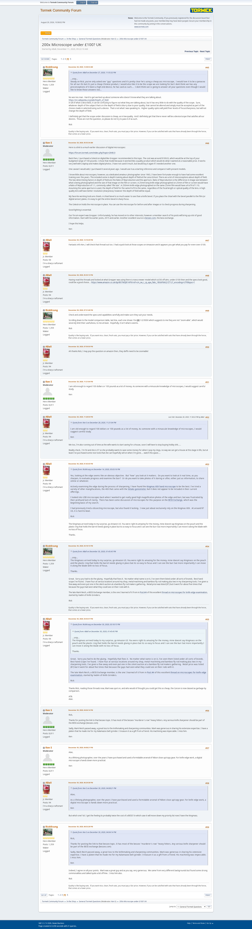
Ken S (113, 39)
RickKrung (52, 67)
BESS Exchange (175, 500)
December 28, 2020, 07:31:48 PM (80, 310)
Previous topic (191, 51)
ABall (49, 240)
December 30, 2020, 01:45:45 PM (80, 464)
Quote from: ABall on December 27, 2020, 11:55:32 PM (94, 72)
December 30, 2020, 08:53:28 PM (80, 826)
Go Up (43, 895)
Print (207, 59)
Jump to (172, 906)
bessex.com (150, 218)
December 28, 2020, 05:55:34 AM (80, 143)
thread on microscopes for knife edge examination (184, 592)
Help (189, 923)
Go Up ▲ (210, 923)
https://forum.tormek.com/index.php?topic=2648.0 (92, 152)
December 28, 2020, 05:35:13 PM (80, 275)
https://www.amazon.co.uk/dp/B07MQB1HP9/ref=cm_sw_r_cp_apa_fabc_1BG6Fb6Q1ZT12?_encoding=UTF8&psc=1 (143, 282)
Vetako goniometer (137, 489)
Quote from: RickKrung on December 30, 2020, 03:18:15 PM (96, 624)
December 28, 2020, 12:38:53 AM (80, 67)
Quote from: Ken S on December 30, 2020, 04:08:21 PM (94, 788)
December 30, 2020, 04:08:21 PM (80, 747)
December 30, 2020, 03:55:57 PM (80, 619)
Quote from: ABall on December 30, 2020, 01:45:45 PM (94, 551)
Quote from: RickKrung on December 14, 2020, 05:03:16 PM (96, 469)
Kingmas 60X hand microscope (161, 486)
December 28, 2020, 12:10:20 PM (80, 240)
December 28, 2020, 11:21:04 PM (80, 381)
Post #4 (143, 592)
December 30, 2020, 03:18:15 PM (80, 546)
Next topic (205, 51)
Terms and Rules (198, 923)
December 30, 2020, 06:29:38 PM (80, 782)
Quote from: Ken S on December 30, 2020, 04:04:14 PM (94, 832)
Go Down (45, 59)
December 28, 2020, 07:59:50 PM (80, 346)
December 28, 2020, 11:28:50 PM (80, 417)
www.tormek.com (141, 26)
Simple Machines (58, 923)
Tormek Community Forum (60, 10)
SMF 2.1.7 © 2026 (44, 923)
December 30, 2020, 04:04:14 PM (80, 710)
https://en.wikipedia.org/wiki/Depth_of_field (88, 100)
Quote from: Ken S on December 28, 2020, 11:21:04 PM (94, 422)
